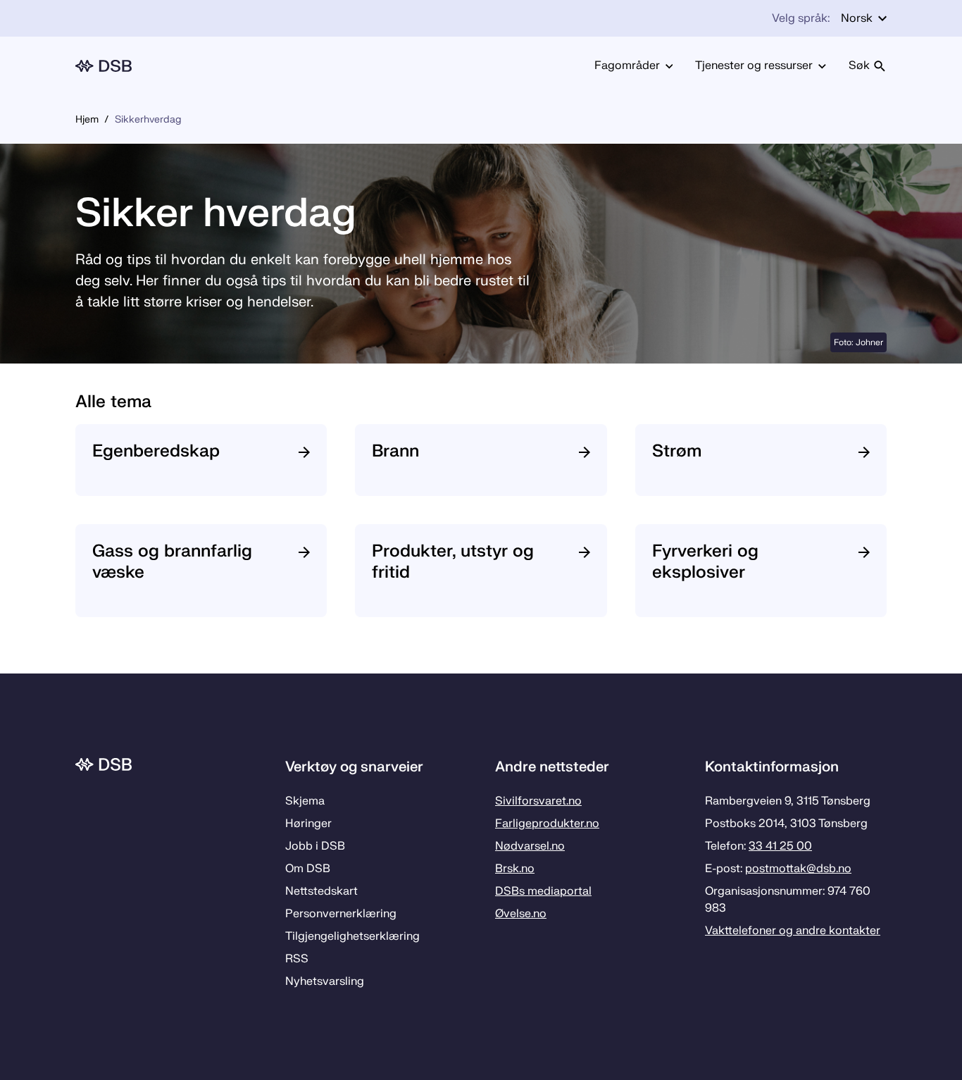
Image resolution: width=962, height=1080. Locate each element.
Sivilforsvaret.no (538, 801)
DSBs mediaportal (543, 891)
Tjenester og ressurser (754, 65)
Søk (859, 65)
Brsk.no (515, 869)
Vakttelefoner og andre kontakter (792, 931)
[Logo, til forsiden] (103, 66)
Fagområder (627, 65)
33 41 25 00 (780, 846)
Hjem (87, 119)
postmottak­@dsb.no (798, 869)
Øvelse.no (520, 914)
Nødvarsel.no (530, 846)
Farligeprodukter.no (547, 824)
